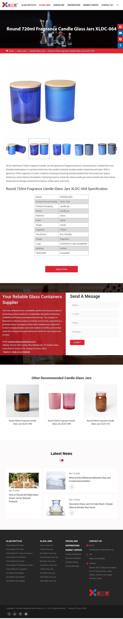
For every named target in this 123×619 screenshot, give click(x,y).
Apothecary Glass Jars (48, 565)
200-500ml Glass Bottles (15, 581)
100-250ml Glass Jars (48, 577)
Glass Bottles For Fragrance (16, 569)
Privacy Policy (81, 608)
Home (11, 51)
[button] (8, 148)
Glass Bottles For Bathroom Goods (19, 565)
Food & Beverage (72, 566)
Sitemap (71, 608)
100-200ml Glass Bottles (15, 577)
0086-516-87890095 (21, 352)
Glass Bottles (29, 5)
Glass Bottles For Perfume (16, 557)
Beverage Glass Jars (47, 561)
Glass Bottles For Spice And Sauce (19, 553)
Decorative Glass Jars (48, 553)
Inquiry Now (61, 269)
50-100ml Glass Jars (47, 573)
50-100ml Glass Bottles (15, 573)
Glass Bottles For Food (15, 545)
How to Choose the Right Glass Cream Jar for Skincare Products (23, 498)
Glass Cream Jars (46, 545)
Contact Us (107, 5)
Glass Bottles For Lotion (15, 561)
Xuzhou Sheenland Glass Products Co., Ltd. (33, 608)
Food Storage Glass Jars (49, 557)
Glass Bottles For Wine (15, 549)
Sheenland (58, 5)
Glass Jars (44, 5)
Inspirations (74, 5)
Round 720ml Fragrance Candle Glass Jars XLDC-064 (71, 51)
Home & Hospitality (73, 558)
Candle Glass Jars (37, 51)
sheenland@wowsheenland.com (22, 342)
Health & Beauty (71, 562)
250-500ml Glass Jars (48, 581)
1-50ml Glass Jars (46, 569)
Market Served (90, 5)
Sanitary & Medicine (73, 554)
